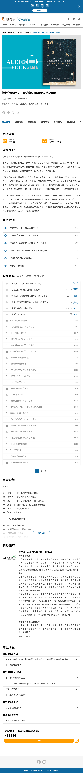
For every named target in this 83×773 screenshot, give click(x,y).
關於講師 (71, 122)
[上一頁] (33, 471)
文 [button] (71, 283)
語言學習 (66, 24)
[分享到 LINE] (8, 112)
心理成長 (55, 24)
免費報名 (40, 10)
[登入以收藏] (18, 112)
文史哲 (13, 24)
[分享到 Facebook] (4, 112)
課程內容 (45, 122)
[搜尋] (68, 19)
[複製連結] (13, 112)
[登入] (79, 19)
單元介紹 (58, 122)
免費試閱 (32, 122)
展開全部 (41, 533)
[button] (41, 228)
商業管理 (23, 24)
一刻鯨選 (11, 32)
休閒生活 (33, 24)
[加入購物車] (77, 741)
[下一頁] (50, 471)
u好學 (4, 32)
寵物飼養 (77, 24)
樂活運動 (44, 24)
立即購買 (39, 741)
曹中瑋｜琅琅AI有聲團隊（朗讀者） (17, 99)
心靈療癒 (28, 32)
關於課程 (6, 122)
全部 (5, 24)
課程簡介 (19, 122)
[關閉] (79, 6)
